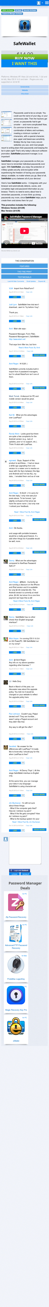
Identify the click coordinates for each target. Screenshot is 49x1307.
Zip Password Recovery (16, 917)
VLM (11, 288)
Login (14, 874)
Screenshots (25, 87)
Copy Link (29, 292)
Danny (11, 560)
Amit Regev (14, 363)
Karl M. (12, 415)
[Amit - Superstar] (6, 330)
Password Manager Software (12, 14)
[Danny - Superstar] (6, 562)
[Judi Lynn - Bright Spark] (6, 306)
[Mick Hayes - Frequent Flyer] (6, 640)
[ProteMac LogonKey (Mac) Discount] (16, 963)
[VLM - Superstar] (6, 290)
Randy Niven (14, 433)
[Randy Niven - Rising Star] (6, 435)
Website (25, 90)
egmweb (12, 460)
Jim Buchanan (15, 803)
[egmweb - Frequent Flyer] (6, 462)
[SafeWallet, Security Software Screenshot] (6, 138)
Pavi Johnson (14, 713)
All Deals (18, 10)
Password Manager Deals (25, 885)
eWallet (16, 1040)
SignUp (25, 874)
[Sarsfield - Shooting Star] (6, 748)
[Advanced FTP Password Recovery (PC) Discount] (16, 932)
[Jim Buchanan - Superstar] (6, 805)
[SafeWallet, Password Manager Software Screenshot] (6, 130)
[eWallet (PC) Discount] (16, 1025)
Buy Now (24, 58)
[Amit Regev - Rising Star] (6, 365)
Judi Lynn (13, 304)
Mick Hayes (14, 638)
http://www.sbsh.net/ (17, 339)
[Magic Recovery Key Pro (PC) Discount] (16, 994)
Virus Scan (25, 93)
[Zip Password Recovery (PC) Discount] (16, 901)
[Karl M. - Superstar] (6, 417)
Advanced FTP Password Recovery (16, 946)
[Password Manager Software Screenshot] (6, 122)
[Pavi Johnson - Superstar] (6, 715)
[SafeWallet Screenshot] (6, 114)
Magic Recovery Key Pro (16, 1009)
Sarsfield (12, 746)
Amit (11, 328)
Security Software (30, 10)
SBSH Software (7, 10)
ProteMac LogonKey (16, 978)
